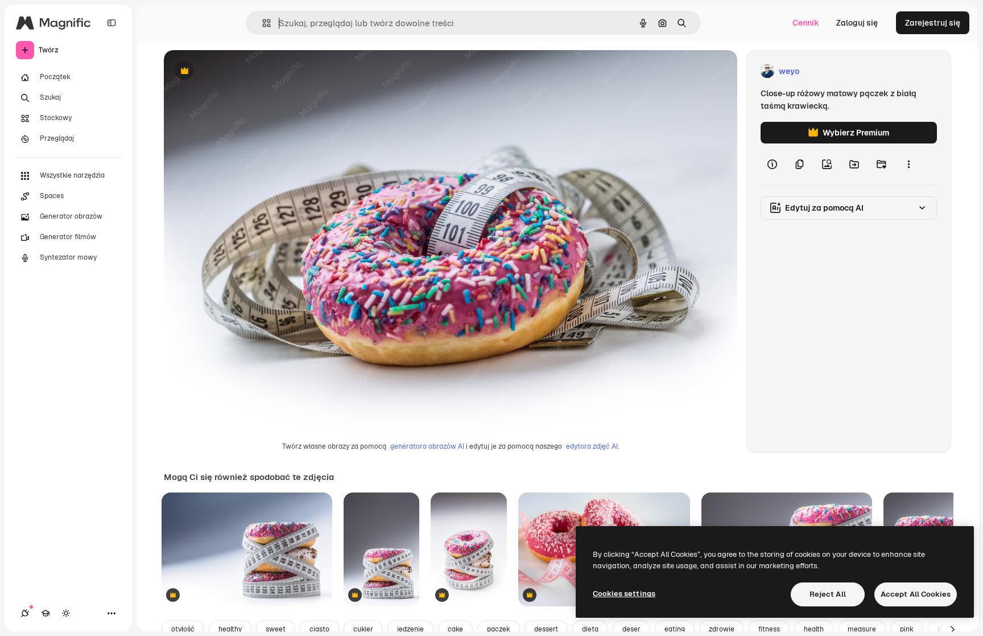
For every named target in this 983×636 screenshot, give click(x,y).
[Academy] (45, 613)
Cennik (805, 23)
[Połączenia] (25, 613)
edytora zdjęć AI (592, 446)
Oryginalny (242, 71)
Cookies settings (624, 593)
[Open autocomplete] (262, 23)
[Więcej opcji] (908, 164)
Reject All (827, 594)
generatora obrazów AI (427, 446)
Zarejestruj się (932, 23)
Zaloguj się (857, 23)
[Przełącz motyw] (66, 613)
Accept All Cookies (916, 594)
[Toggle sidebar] (111, 23)
